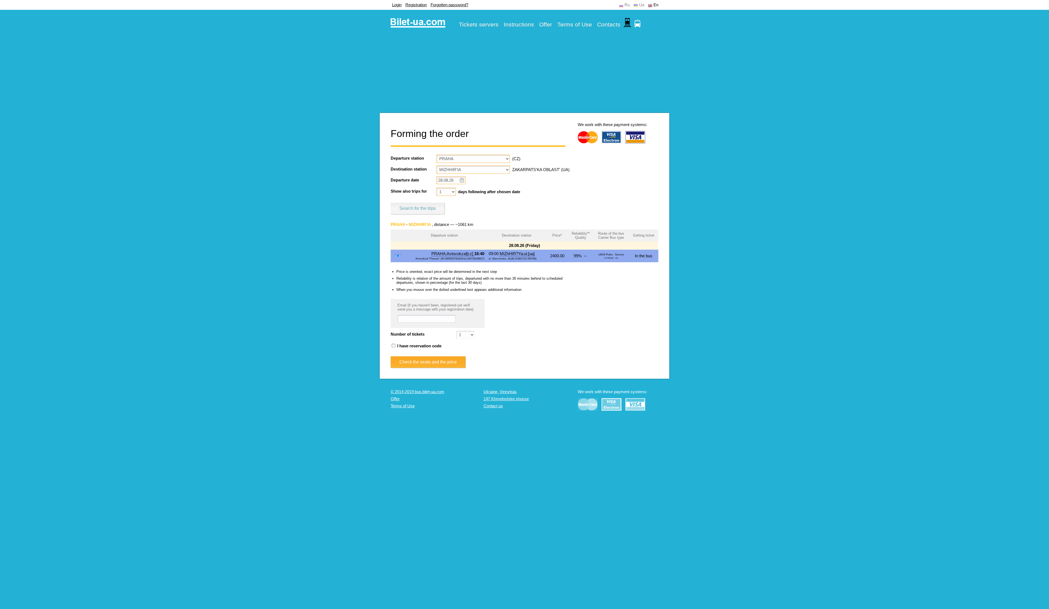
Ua (641, 5)
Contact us (493, 406)
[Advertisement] (524, 75)
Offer (545, 24)
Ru (627, 5)
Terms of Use (574, 24)
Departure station (407, 158)
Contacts (608, 24)
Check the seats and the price (428, 362)
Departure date (405, 180)
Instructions (519, 24)
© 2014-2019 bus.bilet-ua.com (417, 392)
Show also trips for (409, 191)
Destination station (409, 169)
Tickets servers (479, 24)
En (655, 5)
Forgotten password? (449, 5)
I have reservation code (418, 346)
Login (397, 5)
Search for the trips (417, 208)
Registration (416, 5)
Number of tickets (408, 334)
